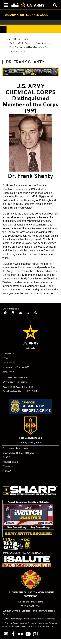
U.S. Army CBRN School (20, 43)
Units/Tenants (21, 39)
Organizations (43, 43)
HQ (9, 47)
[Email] (20, 313)
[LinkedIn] (28, 313)
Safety (5, 614)
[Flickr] (20, 634)
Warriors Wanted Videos (18, 387)
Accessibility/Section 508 (15, 367)
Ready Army (8, 371)
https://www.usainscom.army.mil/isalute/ (22, 552)
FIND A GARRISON (30, 606)
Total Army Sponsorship (43, 610)
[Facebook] (5, 313)
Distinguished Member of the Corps (32, 47)
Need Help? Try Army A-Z (14, 377)
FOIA (5, 358)
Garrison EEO (27, 452)
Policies (6, 448)
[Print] (13, 313)
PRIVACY (7, 471)
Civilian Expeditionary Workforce (38, 618)
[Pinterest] (36, 313)
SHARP (6, 457)
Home (8, 39)
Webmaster (7, 466)
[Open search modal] (55, 4)
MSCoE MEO (8, 452)
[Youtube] (28, 634)
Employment (8, 353)
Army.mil (30, 347)
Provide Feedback (10, 462)
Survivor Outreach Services (16, 610)
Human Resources (11, 618)
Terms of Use (8, 362)
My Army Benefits (14, 382)
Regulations (22, 448)
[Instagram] (35, 634)
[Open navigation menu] (6, 4)
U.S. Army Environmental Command (19, 623)
